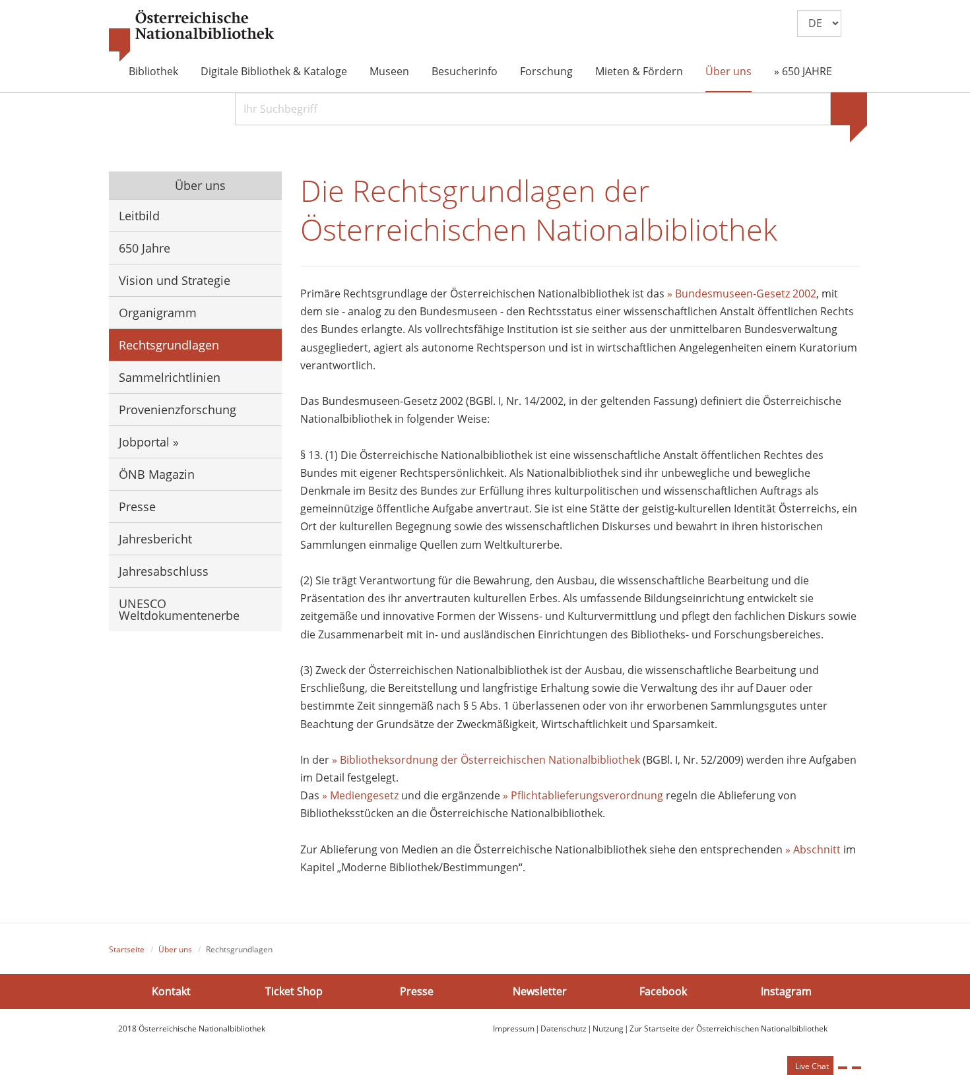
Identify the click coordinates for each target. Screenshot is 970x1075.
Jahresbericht (155, 539)
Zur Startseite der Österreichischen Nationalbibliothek (728, 1028)
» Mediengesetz (360, 795)
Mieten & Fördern (639, 71)
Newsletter (540, 991)
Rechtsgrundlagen (169, 345)
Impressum (513, 1028)
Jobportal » (149, 442)
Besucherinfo (465, 71)
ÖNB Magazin (157, 474)
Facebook (663, 991)
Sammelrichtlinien (169, 377)
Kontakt (171, 991)
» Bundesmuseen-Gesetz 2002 (741, 293)
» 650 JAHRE (803, 71)
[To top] (856, 1067)
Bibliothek (153, 71)
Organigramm (158, 313)
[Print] (842, 1067)
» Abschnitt (813, 849)
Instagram (786, 991)
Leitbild (139, 216)
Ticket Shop (294, 991)
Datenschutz (563, 1028)
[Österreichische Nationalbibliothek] (191, 36)
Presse (137, 506)
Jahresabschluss (164, 571)
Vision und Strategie (174, 280)
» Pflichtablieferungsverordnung (583, 795)
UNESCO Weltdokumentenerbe (179, 609)
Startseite (127, 949)
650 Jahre (144, 248)
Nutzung (608, 1028)
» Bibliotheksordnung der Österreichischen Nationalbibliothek (487, 759)
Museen (389, 71)
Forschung (546, 71)
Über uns (728, 71)
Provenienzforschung (177, 409)
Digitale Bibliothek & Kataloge (274, 71)
